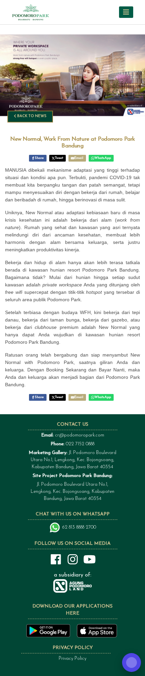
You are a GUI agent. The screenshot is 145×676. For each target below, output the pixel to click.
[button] (126, 12)
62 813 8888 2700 (79, 527)
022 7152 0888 (80, 444)
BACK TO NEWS (31, 116)
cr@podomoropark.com (79, 435)
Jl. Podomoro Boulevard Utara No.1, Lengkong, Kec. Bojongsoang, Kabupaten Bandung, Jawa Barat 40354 (72, 460)
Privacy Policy (72, 658)
